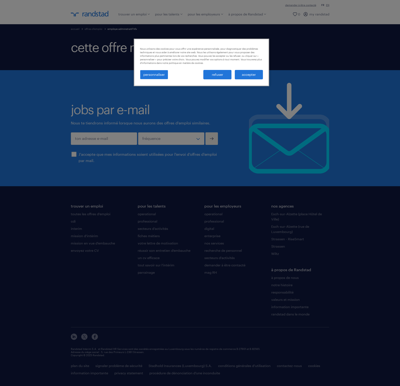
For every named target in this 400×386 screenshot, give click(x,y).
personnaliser (154, 74)
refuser (217, 74)
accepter (249, 74)
